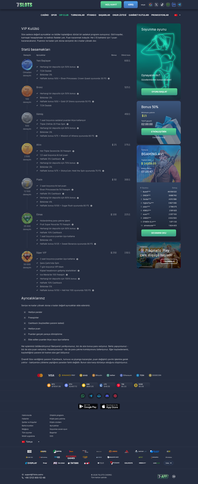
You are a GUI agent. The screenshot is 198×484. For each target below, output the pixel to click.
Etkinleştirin (158, 131)
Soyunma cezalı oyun (58, 429)
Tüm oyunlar (27, 432)
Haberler (25, 419)
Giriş (130, 4)
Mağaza (25, 429)
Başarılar (53, 432)
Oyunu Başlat (159, 91)
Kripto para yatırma (57, 419)
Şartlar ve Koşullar (29, 422)
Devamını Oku (158, 233)
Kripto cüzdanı (55, 422)
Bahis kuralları (27, 426)
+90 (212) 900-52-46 (35, 477)
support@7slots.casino (34, 474)
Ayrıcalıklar (54, 426)
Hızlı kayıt (111, 4)
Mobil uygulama (28, 436)
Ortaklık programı (57, 415)
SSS (51, 436)
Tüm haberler (169, 261)
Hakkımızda (27, 415)
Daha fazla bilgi (158, 137)
